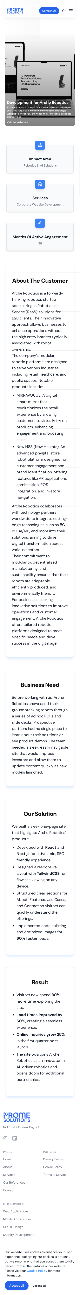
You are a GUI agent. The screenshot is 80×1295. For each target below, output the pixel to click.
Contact (9, 1190)
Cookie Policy (52, 1167)
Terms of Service (55, 1175)
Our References (14, 1182)
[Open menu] (71, 10)
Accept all (16, 1286)
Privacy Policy (53, 1159)
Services (9, 1175)
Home (7, 1159)
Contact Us (49, 10)
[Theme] (64, 11)
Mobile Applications (17, 1219)
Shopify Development (18, 1235)
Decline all (39, 1285)
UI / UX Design (13, 1227)
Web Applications (15, 1211)
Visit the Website (17, 122)
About (7, 1167)
